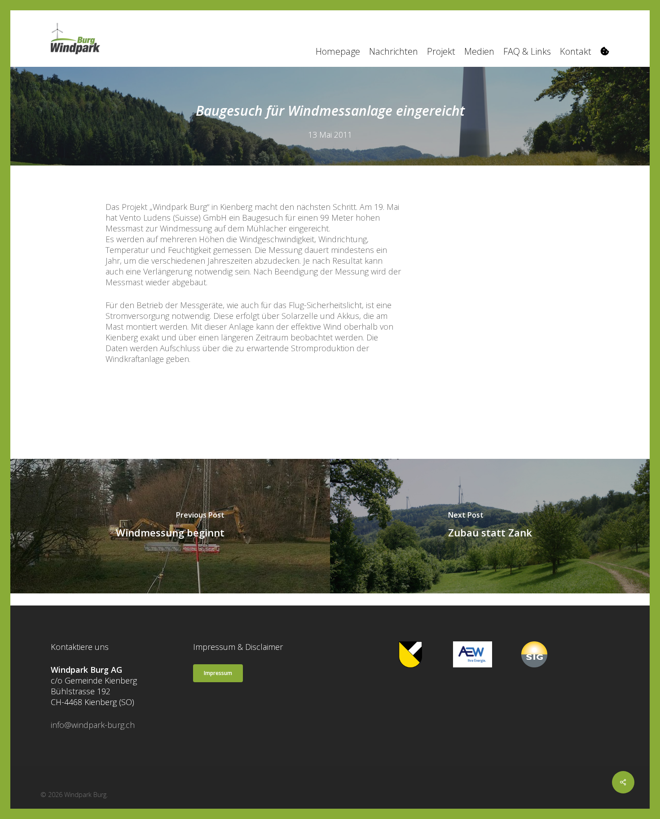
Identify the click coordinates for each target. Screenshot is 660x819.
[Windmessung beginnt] (170, 526)
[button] (218, 673)
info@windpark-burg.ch (93, 724)
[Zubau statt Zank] (490, 526)
